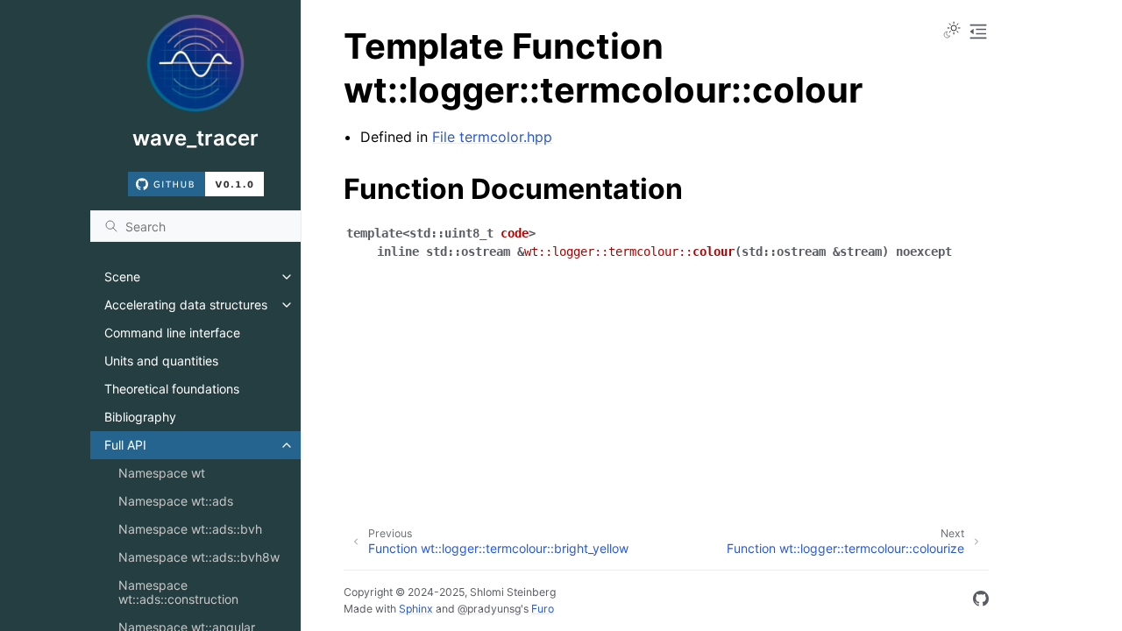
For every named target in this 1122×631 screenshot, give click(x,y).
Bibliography (140, 416)
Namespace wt (161, 472)
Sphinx (416, 608)
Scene (122, 276)
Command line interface (172, 332)
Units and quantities (161, 360)
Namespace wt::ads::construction (178, 592)
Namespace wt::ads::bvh (190, 528)
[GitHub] (981, 601)
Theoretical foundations (171, 388)
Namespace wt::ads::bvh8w (199, 556)
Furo (542, 608)
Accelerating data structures (185, 304)
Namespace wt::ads (175, 500)
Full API (125, 444)
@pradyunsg (489, 608)
